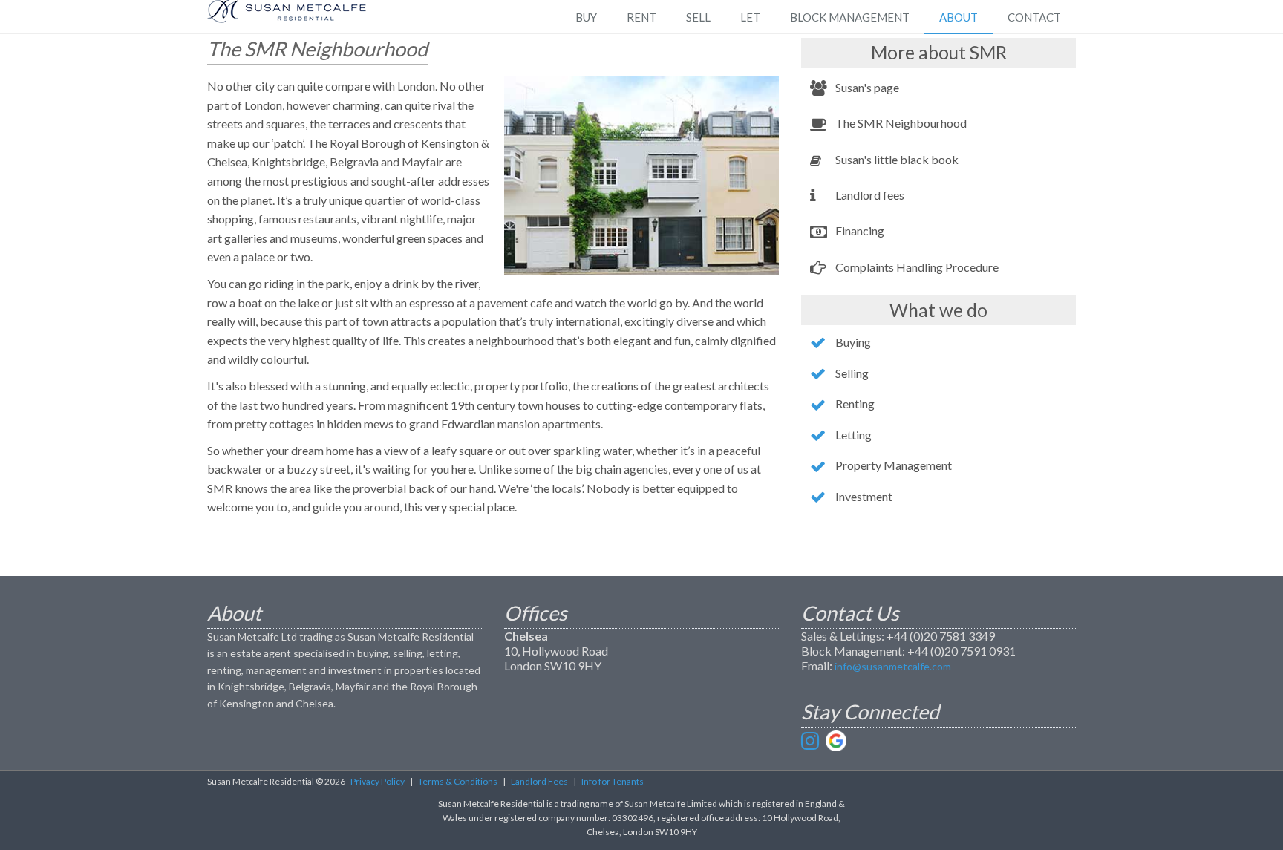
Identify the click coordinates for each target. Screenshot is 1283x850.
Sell (698, 17)
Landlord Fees (539, 781)
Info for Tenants (612, 781)
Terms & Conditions (457, 781)
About (958, 17)
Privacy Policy (377, 781)
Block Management (850, 17)
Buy (586, 17)
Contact (1034, 17)
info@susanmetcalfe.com (893, 666)
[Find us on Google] (836, 740)
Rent (641, 17)
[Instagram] (811, 740)
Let (750, 17)
